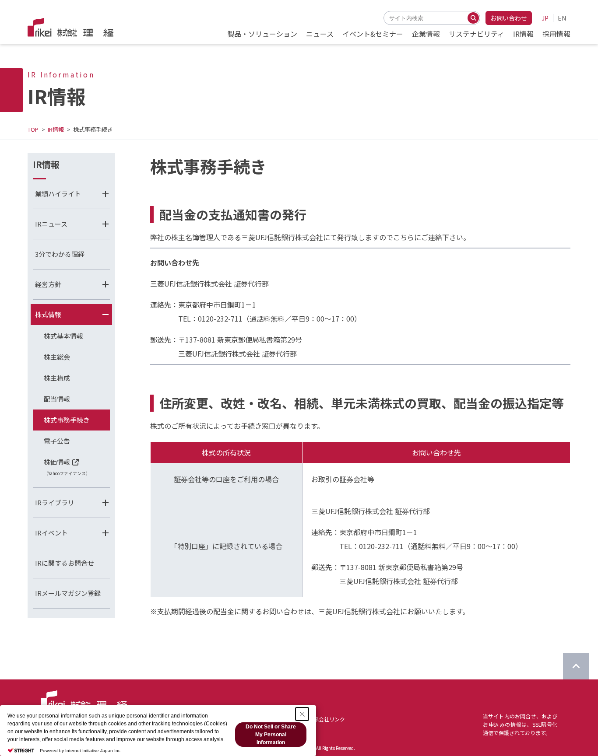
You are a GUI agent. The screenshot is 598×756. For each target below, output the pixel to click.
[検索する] (473, 18)
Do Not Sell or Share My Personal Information (271, 735)
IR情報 (56, 129)
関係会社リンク (326, 719)
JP (545, 18)
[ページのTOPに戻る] (576, 666)
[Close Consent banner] (302, 714)
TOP (33, 129)
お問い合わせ (508, 18)
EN (562, 18)
